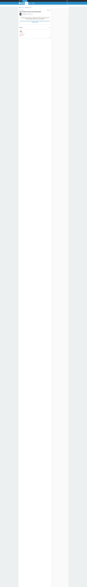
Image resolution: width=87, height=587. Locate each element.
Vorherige (21, 10)
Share (22, 27)
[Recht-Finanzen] (21, 3)
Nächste (48, 10)
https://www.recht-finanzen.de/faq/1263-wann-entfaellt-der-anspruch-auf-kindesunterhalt (35, 21)
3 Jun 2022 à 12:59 (30, 14)
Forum (26, 3)
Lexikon (33, 3)
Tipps (30, 3)
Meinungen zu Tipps (28, 7)
